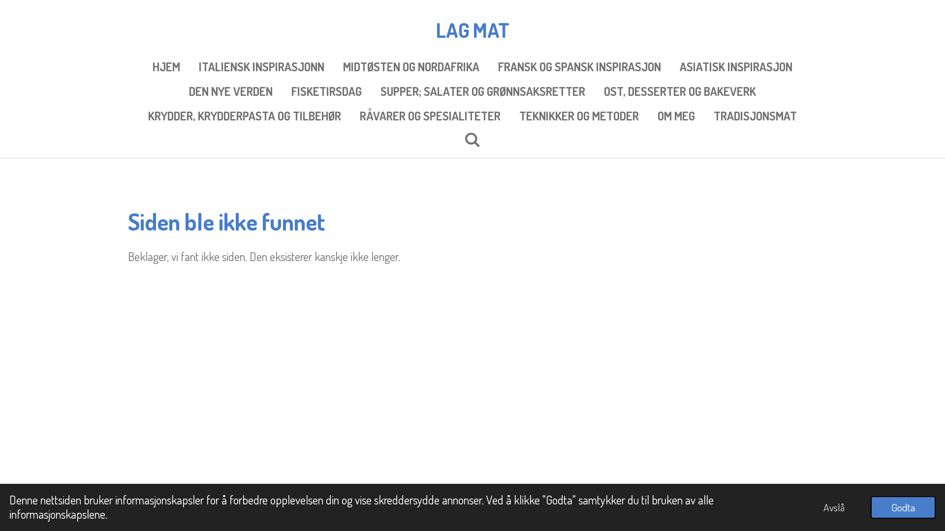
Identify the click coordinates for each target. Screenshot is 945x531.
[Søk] (472, 139)
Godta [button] (903, 507)
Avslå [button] (834, 507)
